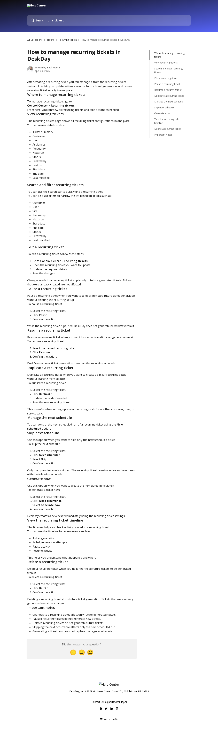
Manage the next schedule (168, 101)
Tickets (50, 39)
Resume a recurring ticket (168, 90)
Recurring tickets (68, 39)
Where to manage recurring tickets (169, 54)
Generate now (162, 113)
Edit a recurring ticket (165, 78)
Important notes (163, 134)
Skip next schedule (164, 107)
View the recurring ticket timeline (167, 120)
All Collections (35, 39)
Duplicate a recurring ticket (169, 95)
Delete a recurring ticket (167, 128)
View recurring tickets (166, 62)
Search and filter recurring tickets (168, 70)
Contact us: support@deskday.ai (109, 701)
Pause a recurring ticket (167, 84)
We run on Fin (111, 718)
